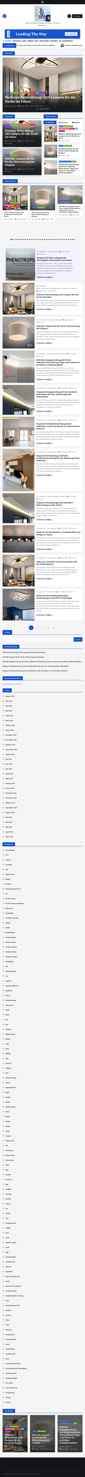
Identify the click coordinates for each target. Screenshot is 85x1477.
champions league (12, 918)
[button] (77, 53)
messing (8, 1194)
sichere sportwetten (13, 1276)
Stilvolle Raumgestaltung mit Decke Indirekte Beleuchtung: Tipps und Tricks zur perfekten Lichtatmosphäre (68, 168)
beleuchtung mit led (65, 161)
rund (7, 1247)
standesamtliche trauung (15, 1296)
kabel (7, 1092)
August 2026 (10, 696)
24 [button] (55, 239)
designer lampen (12, 957)
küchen (8, 1121)
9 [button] (27, 239)
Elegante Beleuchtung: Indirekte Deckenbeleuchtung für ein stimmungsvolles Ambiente (58, 458)
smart (8, 1281)
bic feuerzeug (10, 898)
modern (8, 1199)
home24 (8, 1063)
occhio (8, 1213)
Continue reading (44, 277)
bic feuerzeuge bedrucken (15, 903)
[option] (42, 84)
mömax (8, 1204)
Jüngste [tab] (77, 122)
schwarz (8, 1267)
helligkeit (30, 41)
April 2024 (9, 832)
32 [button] (70, 239)
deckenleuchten (24, 124)
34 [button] (74, 239)
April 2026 (9, 716)
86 (48, 628)
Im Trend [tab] (64, 122)
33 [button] (72, 239)
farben (8, 995)
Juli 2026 (9, 701)
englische (9, 991)
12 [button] (33, 239)
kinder (8, 1102)
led (37, 124)
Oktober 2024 (10, 803)
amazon (8, 860)
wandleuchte (10, 1349)
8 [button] (25, 239)
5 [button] (20, 239)
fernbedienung (11, 1000)
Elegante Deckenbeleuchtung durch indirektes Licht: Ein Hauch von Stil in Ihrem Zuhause (58, 426)
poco (7, 1233)
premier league (11, 1242)
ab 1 (7, 855)
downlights (9, 961)
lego (7, 1170)
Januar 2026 (10, 730)
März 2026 (9, 720)
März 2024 (9, 837)
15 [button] (38, 239)
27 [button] (61, 239)
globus (8, 1039)
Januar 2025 (10, 788)
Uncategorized (52, 252)
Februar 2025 (10, 783)
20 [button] (48, 239)
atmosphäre (54, 41)
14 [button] (36, 239)
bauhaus (9, 884)
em (7, 976)
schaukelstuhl (11, 1257)
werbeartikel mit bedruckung (16, 1368)
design (24, 41)
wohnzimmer (10, 1393)
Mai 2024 (9, 827)
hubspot (8, 1068)
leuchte (8, 1175)
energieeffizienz (67, 41)
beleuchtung (17, 41)
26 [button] (59, 239)
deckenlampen (11, 937)
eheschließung (11, 971)
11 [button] (31, 239)
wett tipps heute (12, 1388)
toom (7, 1325)
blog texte (9, 908)
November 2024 (11, 798)
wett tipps (9, 1383)
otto (7, 1218)
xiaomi (8, 1397)
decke (37, 41)
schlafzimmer (10, 1262)
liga (7, 1184)
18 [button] (44, 239)
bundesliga (9, 913)
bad (7, 869)
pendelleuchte (11, 1223)
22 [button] (51, 239)
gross (7, 1049)
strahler (8, 1310)
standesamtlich (11, 1291)
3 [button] (16, 239)
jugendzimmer (11, 1087)
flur (7, 1024)
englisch (9, 981)
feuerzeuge (10, 1005)
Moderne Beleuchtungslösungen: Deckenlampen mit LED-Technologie (54, 596)
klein (7, 1112)
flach (7, 1015)
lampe (8, 1131)
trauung (8, 1330)
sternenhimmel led (12, 1305)
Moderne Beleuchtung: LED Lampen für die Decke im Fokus (21, 133)
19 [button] (46, 239)
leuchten (8, 127)
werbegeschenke (11, 1378)
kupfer (8, 1126)
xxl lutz (8, 1402)
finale (8, 1010)
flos (7, 1020)
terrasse (8, 1315)
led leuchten (10, 1155)
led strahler (10, 1160)
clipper (8, 923)
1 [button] (11, 239)
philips (8, 1228)
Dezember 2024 (11, 793)
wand (7, 1344)
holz (7, 1058)
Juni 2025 (9, 764)
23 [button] (53, 239)
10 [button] (29, 239)
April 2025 (9, 774)
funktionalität (44, 41)
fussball (8, 1029)
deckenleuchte (14, 124)
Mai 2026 (9, 711)
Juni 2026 (9, 706)
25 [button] (57, 239)
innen (8, 1083)
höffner (8, 1053)
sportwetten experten (13, 1286)
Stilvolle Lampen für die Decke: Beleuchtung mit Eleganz (41, 99)
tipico (8, 1320)
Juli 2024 (9, 817)
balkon (8, 879)
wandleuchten (11, 1354)
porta (7, 1238)
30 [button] (66, 239)
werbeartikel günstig (13, 1363)
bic (7, 894)
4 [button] (18, 239)
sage (7, 1252)
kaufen (8, 1097)
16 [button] (40, 239)
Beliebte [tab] (51, 122)
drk (7, 966)
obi (7, 1208)
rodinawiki (13, 106)
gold (7, 1044)
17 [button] (42, 239)
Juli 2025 (9, 759)
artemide (9, 865)
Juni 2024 (9, 822)
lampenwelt (10, 1141)
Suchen (7, 632)
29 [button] (64, 239)
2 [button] (14, 239)
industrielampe (11, 1078)
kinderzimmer (11, 1107)
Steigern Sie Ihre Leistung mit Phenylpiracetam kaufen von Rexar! (54, 259)
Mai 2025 (9, 769)
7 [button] (23, 239)
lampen (33, 124)
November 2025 (11, 740)
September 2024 (11, 808)
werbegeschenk (11, 1373)
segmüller (9, 1271)
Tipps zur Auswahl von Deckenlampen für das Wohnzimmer (56, 562)
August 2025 (10, 754)
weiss (7, 1359)
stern (7, 1301)
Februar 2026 (10, 725)
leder (7, 1165)
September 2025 (11, 749)
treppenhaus (10, 1334)
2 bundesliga (10, 850)
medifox (8, 1189)
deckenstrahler (11, 952)
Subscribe (77, 16)
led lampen (10, 1150)
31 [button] (68, 239)
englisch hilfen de (12, 986)
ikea (7, 1073)
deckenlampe (14, 92)
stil (60, 41)
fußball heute (10, 1034)
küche (8, 1116)
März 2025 (9, 779)
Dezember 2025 (11, 735)
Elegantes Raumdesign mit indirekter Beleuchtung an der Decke (54, 503)
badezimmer (10, 874)
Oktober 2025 (10, 745)
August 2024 (10, 812)
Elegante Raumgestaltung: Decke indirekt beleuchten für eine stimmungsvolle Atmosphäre (56, 394)
